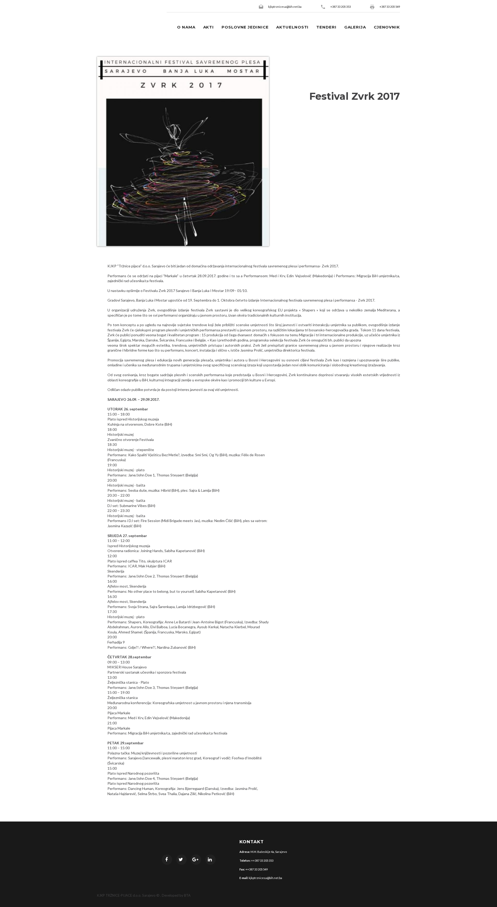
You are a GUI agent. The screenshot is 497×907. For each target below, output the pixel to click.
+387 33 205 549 (389, 6)
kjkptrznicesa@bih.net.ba (285, 6)
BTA (187, 895)
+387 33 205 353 (340, 6)
